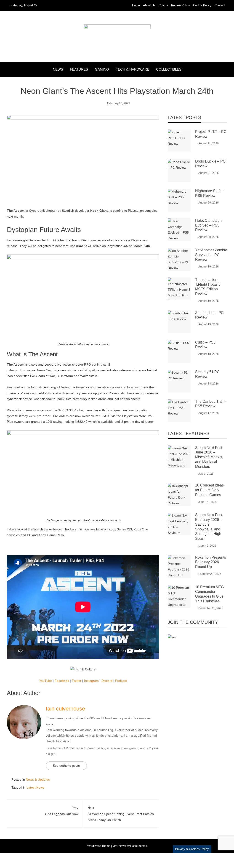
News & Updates (38, 779)
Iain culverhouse (65, 708)
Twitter (76, 680)
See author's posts (66, 765)
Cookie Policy (202, 5)
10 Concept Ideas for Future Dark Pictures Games (209, 490)
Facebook (62, 680)
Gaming (102, 69)
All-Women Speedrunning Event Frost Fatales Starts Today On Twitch (121, 813)
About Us (149, 5)
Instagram (91, 680)
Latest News (35, 787)
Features (79, 69)
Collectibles (168, 69)
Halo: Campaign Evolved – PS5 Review (208, 225)
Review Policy (180, 5)
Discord (106, 680)
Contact (220, 5)
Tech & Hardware (132, 69)
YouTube (45, 680)
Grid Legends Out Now (61, 811)
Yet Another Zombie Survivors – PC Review (211, 255)
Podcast (121, 680)
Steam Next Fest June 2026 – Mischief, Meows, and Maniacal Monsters (209, 457)
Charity (163, 5)
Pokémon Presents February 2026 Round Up (210, 562)
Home (136, 5)
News (58, 69)
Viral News (119, 846)
